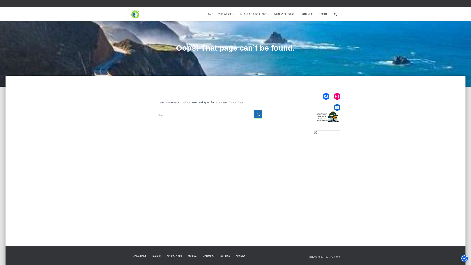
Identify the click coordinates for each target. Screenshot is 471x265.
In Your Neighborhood (253, 14)
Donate (323, 14)
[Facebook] (326, 96)
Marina (192, 256)
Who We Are (225, 14)
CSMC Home (139, 256)
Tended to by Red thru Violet (324, 256)
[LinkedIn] (337, 107)
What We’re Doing (284, 14)
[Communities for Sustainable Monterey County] (135, 14)
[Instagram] (337, 96)
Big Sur (157, 256)
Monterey (208, 256)
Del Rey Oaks (174, 256)
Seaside (240, 256)
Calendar (308, 14)
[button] (234, 14)
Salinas (225, 256)
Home (210, 14)
